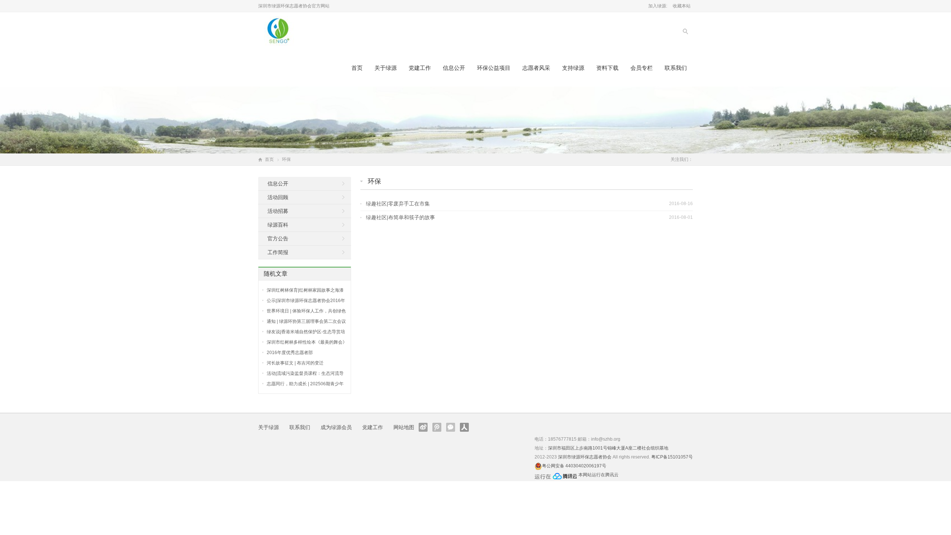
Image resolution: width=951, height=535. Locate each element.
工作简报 (277, 252)
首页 (357, 68)
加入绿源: (657, 6)
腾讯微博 (436, 427)
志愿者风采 (536, 68)
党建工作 (420, 68)
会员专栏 (641, 68)
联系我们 (676, 68)
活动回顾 (277, 197)
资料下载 (607, 68)
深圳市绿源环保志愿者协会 (584, 457)
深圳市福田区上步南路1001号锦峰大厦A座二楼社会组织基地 (608, 448)
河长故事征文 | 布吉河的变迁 (295, 363)
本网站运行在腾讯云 (598, 474)
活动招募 (277, 211)
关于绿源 (385, 68)
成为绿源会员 (336, 427)
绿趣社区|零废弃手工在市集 (398, 204)
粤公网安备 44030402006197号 (574, 465)
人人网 (464, 427)
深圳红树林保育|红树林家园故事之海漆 (305, 290)
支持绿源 (573, 68)
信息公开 (454, 68)
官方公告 (277, 238)
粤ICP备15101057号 (672, 457)
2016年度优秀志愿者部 (290, 352)
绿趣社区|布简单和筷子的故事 (400, 217)
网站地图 (403, 427)
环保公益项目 (493, 68)
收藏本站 (682, 6)
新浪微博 (423, 427)
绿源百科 (277, 225)
